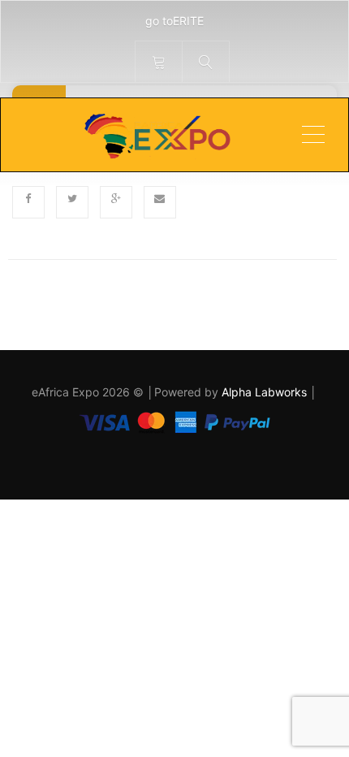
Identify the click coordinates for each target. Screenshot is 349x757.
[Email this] (160, 202)
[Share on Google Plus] (116, 202)
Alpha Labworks (266, 392)
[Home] (156, 134)
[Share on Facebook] (28, 202)
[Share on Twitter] (72, 202)
